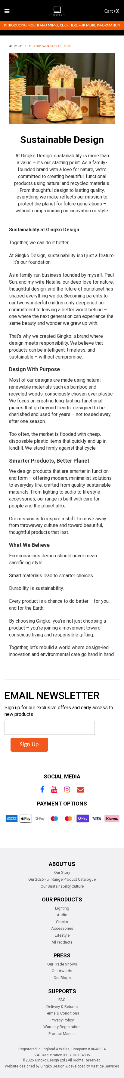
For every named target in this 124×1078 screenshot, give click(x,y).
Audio (62, 915)
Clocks (62, 921)
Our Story (62, 872)
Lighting (62, 908)
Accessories (62, 928)
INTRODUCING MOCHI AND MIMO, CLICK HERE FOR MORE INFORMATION (62, 25)
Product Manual (62, 1033)
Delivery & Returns (62, 1006)
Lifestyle (62, 935)
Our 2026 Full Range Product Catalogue (62, 879)
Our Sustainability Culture (62, 886)
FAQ (62, 999)
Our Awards (62, 971)
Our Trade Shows (62, 964)
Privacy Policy (62, 1020)
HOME (17, 46)
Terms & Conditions (62, 1013)
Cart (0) (111, 11)
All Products (62, 942)
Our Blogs (62, 977)
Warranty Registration (62, 1026)
